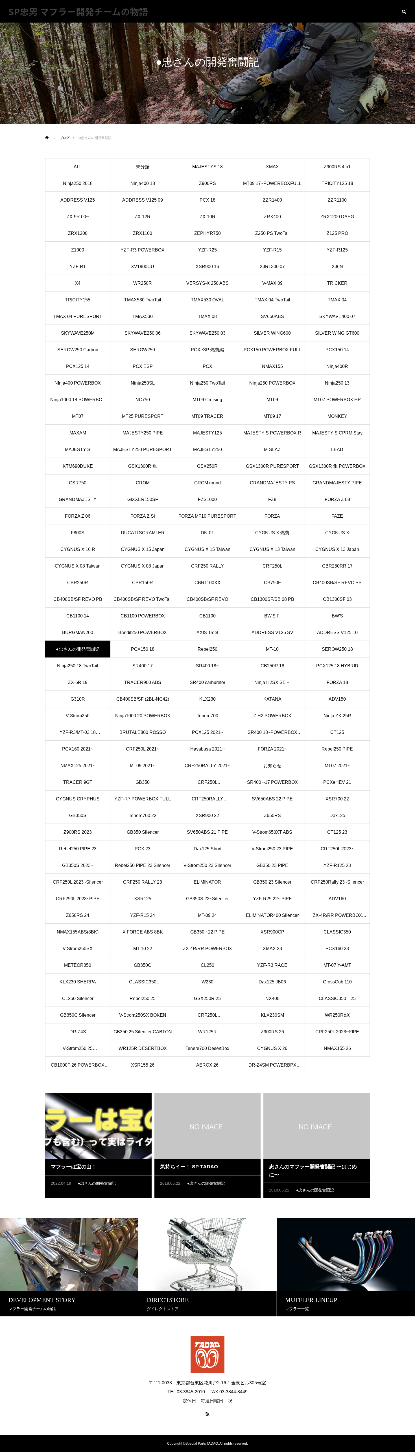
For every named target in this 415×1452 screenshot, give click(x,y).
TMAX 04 (337, 299)
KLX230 (207, 699)
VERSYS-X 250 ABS (207, 283)
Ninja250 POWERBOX (272, 383)
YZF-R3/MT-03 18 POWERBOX (78, 735)
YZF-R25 (207, 250)
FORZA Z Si (142, 516)
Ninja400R (337, 366)
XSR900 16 (207, 266)
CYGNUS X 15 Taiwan (207, 549)
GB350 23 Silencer (272, 882)
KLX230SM (272, 1015)
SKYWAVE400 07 (337, 316)
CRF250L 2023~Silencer (78, 882)
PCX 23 (142, 848)
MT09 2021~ (142, 765)
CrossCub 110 (337, 981)
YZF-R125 (337, 250)
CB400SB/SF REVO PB (77, 599)
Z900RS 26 (272, 1031)
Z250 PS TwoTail (272, 233)
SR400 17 (142, 665)
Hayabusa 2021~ (207, 749)
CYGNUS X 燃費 (272, 532)
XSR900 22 (207, 815)
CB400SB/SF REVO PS (337, 582)
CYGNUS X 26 (272, 1048)
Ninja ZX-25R (337, 715)
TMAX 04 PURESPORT (77, 316)
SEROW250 (142, 349)
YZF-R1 (78, 266)
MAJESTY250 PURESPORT (142, 449)
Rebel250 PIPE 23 (78, 848)
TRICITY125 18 (337, 183)
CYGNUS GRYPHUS (78, 798)
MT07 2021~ (337, 765)
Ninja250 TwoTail (207, 383)
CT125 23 (337, 832)
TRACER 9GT (77, 782)
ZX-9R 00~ (78, 216)
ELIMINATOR (207, 882)
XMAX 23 (272, 948)
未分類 (142, 166)
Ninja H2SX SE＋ (272, 682)
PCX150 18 (142, 649)
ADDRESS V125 (77, 200)
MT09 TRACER (207, 416)
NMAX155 (272, 366)
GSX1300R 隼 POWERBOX (337, 466)
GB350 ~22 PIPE (207, 932)
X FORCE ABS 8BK (143, 932)
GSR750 (77, 482)
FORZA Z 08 (337, 499)
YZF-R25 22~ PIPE (272, 898)
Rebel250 (207, 649)
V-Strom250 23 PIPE (272, 848)
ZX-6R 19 (78, 682)
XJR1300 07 (272, 266)
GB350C (142, 965)
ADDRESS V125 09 (142, 200)
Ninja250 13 (337, 383)
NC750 (143, 399)
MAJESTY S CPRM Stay (337, 433)
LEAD (337, 449)
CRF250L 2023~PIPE (78, 898)
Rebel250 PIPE (337, 749)
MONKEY (337, 416)
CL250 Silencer (77, 998)
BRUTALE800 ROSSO (142, 732)
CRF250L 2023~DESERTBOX (207, 1018)
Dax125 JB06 (272, 981)
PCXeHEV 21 (337, 782)
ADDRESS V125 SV (272, 632)
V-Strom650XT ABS (272, 832)
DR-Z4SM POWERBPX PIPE (272, 1068)
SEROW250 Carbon (77, 349)
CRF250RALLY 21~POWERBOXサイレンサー (207, 801)
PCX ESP (143, 366)
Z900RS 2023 (78, 832)
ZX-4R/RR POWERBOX (207, 948)
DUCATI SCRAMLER (143, 532)
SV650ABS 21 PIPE (207, 832)
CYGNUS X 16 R (77, 549)
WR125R (207, 1031)
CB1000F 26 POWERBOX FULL (77, 1068)
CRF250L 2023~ (337, 848)
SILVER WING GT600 (337, 333)
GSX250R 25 (207, 998)
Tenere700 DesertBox (207, 1048)
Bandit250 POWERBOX (142, 632)
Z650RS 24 (77, 915)
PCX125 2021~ (207, 732)
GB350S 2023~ (77, 865)
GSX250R (207, 466)
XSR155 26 (142, 1065)
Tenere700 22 (142, 815)
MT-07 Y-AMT (337, 965)
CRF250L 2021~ (142, 749)
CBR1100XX (207, 582)
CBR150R (142, 582)
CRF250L (272, 566)
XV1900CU (142, 266)
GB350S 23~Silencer (207, 898)
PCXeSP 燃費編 (207, 349)
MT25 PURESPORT (142, 416)
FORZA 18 (337, 682)
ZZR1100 (337, 200)
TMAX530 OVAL (207, 299)
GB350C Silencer (77, 1015)
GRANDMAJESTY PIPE (337, 482)
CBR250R (77, 582)
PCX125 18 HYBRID (337, 665)
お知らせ (272, 765)
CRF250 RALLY (207, 566)
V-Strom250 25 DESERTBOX (77, 1051)
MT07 (78, 416)
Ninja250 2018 (78, 183)
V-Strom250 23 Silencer (207, 865)
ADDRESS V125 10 (337, 632)
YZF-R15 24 (142, 915)
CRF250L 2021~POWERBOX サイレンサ (207, 785)
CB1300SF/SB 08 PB (272, 599)
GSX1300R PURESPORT (272, 466)
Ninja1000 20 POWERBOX (142, 715)
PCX (207, 366)
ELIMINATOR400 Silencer (272, 915)
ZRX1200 (78, 233)
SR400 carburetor (207, 682)
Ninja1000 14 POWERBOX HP (77, 402)
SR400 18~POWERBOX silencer (272, 735)
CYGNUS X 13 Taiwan (272, 549)
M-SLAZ (272, 449)
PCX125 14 (77, 366)
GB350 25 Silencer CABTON (142, 1031)
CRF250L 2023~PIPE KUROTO (339, 1034)
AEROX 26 (207, 1065)
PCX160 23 (337, 948)
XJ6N (337, 266)
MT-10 (272, 649)
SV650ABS (272, 316)
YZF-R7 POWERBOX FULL (142, 798)
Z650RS (272, 815)
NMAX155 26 (337, 1048)
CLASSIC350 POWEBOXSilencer (143, 984)
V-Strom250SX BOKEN (142, 1015)
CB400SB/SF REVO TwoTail (142, 599)
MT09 (272, 399)
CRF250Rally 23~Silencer (337, 882)
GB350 (143, 782)
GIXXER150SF (142, 499)
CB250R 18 (272, 665)
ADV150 (337, 699)
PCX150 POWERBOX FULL (272, 349)
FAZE (337, 516)
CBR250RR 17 (337, 566)
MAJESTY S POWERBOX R (272, 433)
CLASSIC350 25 (337, 998)
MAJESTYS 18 (207, 166)
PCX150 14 (337, 349)
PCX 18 (207, 200)
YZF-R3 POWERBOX (143, 250)
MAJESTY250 (207, 449)
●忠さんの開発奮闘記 (97, 1183)
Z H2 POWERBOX (272, 715)
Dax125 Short (207, 848)
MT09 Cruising (207, 399)
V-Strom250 (77, 715)
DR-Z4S (77, 1031)
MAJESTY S (80, 449)
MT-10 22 (142, 948)
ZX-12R (142, 216)
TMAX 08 (207, 316)
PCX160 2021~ (77, 749)
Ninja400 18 (142, 183)
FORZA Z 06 (77, 516)
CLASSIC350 (337, 932)
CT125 (337, 732)
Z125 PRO (337, 233)
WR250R (142, 283)
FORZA (272, 516)
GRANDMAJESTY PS (272, 482)
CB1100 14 (77, 616)
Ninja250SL (143, 383)
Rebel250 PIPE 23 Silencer (142, 865)
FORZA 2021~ (272, 749)
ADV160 (337, 898)
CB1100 (207, 616)
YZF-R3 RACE (272, 965)
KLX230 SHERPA (78, 981)
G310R (78, 699)
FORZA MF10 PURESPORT (207, 516)
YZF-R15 (272, 250)
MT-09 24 (207, 915)
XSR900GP (272, 932)
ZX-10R (207, 216)
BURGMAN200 (77, 632)
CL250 (207, 965)
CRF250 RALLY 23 (142, 882)
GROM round (207, 482)
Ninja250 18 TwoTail (77, 665)
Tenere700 (207, 715)
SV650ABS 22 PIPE (272, 798)
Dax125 (337, 815)
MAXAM (77, 433)
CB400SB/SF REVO (207, 599)
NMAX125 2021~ (77, 765)
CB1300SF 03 (337, 599)
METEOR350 (77, 965)
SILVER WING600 (272, 333)
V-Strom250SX (78, 948)
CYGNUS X (337, 532)
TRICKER (337, 283)
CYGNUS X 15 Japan (143, 549)
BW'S (337, 616)
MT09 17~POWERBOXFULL (272, 183)
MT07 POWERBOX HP (337, 399)
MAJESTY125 (207, 433)
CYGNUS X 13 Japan (337, 549)
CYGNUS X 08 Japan (143, 566)
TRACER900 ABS (142, 682)
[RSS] (207, 1414)
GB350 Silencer (143, 832)
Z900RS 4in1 (337, 166)
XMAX (272, 166)
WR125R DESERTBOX (143, 1048)
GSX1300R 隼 (142, 466)
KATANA (272, 699)
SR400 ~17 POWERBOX (272, 782)
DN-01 (207, 532)
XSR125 (142, 898)
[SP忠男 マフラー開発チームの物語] (207, 1354)
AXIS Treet (207, 632)
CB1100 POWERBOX (143, 616)
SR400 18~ (207, 665)
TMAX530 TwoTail (142, 299)
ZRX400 (272, 216)
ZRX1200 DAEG (337, 216)
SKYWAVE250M (78, 333)
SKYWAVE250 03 (207, 333)
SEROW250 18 (337, 649)
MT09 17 (272, 416)
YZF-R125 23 (337, 865)
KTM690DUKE (78, 466)
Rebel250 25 (143, 998)
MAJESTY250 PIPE (143, 433)
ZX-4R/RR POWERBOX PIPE (337, 918)
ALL (78, 166)
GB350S (77, 815)
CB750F (272, 582)
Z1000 (77, 250)
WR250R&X (337, 1015)
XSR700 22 (337, 798)
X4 (77, 283)
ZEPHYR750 (207, 233)
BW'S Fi (272, 616)
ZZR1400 (272, 200)
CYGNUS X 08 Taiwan (78, 566)
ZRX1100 (142, 233)
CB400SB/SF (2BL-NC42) (142, 699)
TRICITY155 (77, 299)
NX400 (272, 998)
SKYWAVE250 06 (142, 333)
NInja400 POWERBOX (77, 383)
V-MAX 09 (272, 283)
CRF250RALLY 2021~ (207, 765)
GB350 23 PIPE (272, 865)
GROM (143, 482)
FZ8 (272, 499)
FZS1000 (207, 499)
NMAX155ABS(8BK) (78, 932)
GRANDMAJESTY (78, 499)
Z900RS (207, 183)
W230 (207, 981)
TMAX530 (142, 316)
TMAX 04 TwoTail (272, 299)
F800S (77, 532)
